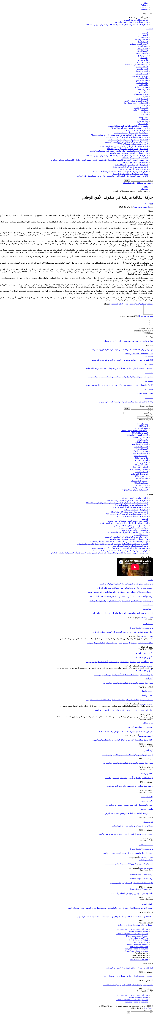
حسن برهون (143, 117)
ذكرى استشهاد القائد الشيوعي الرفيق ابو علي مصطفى (131, 883)
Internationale (143, 37)
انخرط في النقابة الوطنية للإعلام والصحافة (131, 22)
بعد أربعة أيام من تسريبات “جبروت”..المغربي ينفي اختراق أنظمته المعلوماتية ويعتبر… (119, 662)
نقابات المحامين (142, 80)
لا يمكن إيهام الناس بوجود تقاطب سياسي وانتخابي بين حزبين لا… (127, 755)
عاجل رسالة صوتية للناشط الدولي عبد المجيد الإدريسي (126, 142)
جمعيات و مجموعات (140, 76)
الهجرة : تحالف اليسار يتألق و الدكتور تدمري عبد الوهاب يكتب (124, 146)
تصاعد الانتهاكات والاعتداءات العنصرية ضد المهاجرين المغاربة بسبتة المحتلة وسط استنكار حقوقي (115, 916)
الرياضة (145, 105)
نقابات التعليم (143, 78)
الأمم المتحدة (143, 42)
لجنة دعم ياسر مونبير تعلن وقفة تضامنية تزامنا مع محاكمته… (129, 864)
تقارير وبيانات (143, 60)
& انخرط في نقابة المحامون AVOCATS (132, 144)
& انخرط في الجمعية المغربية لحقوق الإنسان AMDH (127, 149)
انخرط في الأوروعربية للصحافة (136, 20)
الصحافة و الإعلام (141, 39)
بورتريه (145, 96)
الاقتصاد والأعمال (141, 71)
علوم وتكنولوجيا (142, 99)
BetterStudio (148, 1008)
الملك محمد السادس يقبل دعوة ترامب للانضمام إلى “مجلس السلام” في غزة (123, 632)
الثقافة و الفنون (142, 67)
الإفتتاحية (144, 115)
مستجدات (144, 119)
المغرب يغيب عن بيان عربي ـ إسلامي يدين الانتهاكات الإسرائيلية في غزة (125, 588)
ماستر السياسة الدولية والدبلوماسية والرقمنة (130, 174)
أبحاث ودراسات (142, 62)
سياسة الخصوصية (141, 535)
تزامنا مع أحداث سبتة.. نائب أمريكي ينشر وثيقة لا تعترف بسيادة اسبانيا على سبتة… (120, 596)
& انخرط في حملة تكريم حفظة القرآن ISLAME (129, 128)
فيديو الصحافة (142, 89)
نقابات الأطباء (143, 85)
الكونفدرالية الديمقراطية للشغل (135, 103)
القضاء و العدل (142, 49)
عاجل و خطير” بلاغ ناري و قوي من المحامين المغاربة (132, 893)
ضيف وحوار (143, 92)
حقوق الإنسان (142, 46)
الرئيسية (145, 33)
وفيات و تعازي (142, 121)
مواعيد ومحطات (141, 87)
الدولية (145, 35)
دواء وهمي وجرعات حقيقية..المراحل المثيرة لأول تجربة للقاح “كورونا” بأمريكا (122, 349)
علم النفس (144, 112)
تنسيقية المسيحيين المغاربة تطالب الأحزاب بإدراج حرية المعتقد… (127, 976)
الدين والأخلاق (142, 51)
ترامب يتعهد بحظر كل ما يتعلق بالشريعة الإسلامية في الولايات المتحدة (125, 584)
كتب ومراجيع (143, 55)
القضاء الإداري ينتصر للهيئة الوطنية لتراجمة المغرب (128, 140)
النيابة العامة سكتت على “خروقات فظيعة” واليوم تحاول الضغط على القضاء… (122, 710)
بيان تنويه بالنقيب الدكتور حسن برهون (133, 169)
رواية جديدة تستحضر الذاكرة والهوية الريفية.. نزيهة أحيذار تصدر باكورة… (125, 834)
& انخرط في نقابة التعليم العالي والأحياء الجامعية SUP (127, 137)
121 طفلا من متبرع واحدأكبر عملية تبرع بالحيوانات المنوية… (129, 968)
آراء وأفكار (144, 58)
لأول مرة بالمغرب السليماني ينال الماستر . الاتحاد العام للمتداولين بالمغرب (119, 151)
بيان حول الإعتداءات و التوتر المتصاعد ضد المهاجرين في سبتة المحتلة (126, 731)
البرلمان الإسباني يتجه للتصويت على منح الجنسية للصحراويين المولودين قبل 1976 (121, 601)
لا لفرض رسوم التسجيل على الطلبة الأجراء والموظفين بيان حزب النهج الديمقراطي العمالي (112, 176)
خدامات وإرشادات (141, 108)
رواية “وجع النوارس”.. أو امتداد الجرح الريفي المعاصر (132, 826)
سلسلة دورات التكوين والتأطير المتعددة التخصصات (128, 126)
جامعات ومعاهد (142, 53)
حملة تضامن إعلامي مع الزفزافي (135, 162)
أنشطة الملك (143, 124)
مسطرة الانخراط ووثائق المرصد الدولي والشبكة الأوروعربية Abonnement (119, 135)
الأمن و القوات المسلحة (139, 44)
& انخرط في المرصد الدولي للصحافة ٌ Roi (131, 165)
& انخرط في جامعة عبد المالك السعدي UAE (130, 167)
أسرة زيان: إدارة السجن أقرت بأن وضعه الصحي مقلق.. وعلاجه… (127, 853)
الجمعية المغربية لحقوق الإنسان (136, 101)
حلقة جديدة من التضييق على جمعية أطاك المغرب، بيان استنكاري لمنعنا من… (122, 740)
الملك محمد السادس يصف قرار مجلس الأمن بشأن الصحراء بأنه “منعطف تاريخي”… (120, 643)
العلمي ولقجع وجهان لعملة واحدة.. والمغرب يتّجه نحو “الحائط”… (128, 985)
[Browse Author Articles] (148, 314)
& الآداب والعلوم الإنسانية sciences (135, 158)
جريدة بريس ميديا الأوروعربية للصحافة (138, 183)
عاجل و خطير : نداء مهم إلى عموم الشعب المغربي (128, 153)
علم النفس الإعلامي (140, 110)
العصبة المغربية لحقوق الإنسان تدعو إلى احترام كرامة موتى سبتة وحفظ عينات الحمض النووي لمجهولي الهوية (110, 908)
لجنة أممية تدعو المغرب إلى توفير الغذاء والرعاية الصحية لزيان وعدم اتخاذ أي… (122, 613)
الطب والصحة (142, 69)
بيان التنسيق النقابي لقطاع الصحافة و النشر (131, 133)
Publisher (149, 29)
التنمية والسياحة (142, 74)
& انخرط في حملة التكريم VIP (136, 130)
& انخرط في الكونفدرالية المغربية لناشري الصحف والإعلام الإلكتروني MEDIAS (117, 24)
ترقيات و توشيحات (141, 94)
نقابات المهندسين (141, 83)
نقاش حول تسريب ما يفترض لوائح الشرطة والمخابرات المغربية (128, 763)
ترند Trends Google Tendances (136, 64)
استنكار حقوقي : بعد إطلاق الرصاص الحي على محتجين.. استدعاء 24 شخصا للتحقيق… (119, 700)
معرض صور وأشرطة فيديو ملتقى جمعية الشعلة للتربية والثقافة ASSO (120, 171)
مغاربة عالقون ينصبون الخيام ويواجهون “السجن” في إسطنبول (128, 341)
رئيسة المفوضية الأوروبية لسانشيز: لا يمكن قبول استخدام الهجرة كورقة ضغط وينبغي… (119, 592)
